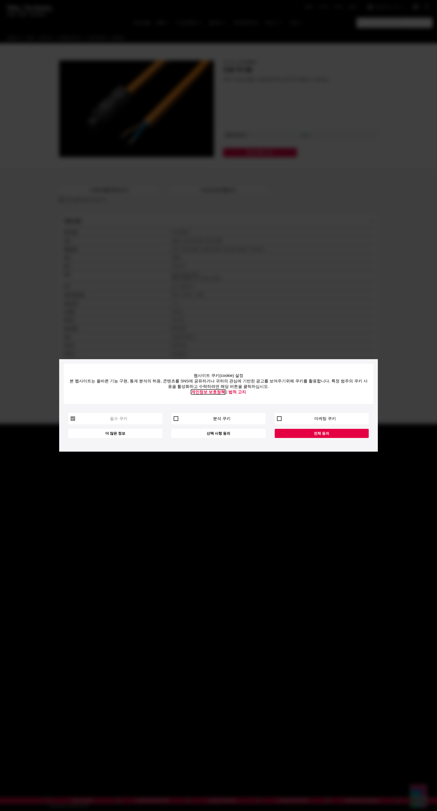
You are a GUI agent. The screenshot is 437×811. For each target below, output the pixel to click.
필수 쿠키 (118, 418)
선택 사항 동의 (218, 433)
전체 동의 (321, 433)
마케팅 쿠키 (325, 418)
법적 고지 (237, 392)
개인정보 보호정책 (208, 392)
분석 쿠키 (222, 418)
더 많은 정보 (115, 433)
